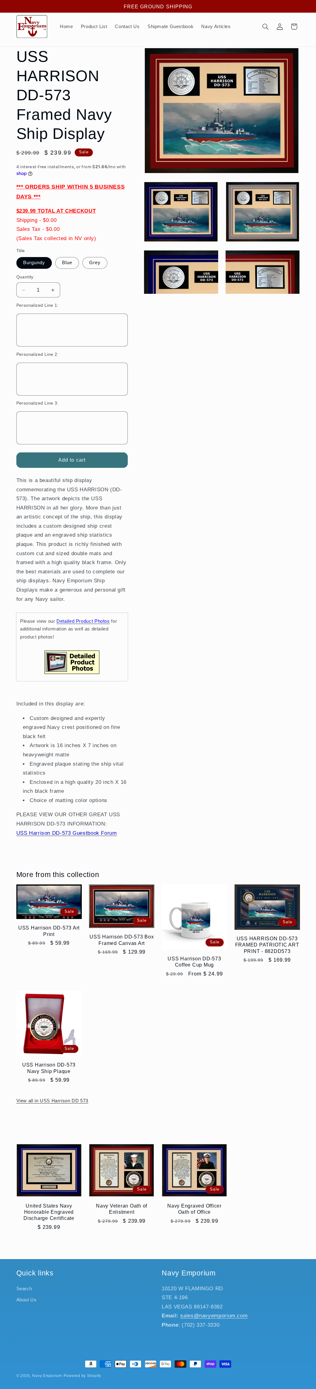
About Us (26, 1299)
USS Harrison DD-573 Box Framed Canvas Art (121, 940)
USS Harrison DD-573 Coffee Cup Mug (194, 961)
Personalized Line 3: (37, 403)
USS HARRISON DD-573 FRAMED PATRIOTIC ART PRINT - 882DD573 (267, 945)
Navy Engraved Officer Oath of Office (194, 1209)
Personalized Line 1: (37, 305)
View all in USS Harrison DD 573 (52, 1100)
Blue (67, 262)
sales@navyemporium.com (213, 1316)
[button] (265, 26)
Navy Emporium (47, 1376)
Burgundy (34, 262)
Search (24, 1288)
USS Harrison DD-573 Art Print (49, 931)
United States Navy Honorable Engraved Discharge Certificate (48, 1212)
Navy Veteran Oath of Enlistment (121, 1209)
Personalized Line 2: (37, 354)
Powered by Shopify (82, 1376)
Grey (95, 262)
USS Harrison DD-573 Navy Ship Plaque (49, 1068)
